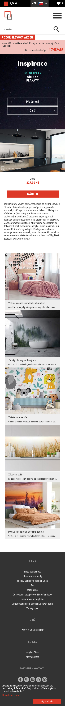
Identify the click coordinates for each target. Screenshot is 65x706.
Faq (32, 585)
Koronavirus (32, 590)
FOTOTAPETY (32, 73)
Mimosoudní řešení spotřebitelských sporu (32, 603)
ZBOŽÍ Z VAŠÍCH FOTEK (32, 630)
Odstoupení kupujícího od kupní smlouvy (32, 594)
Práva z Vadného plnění (32, 599)
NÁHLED (32, 194)
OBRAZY (32, 77)
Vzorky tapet (32, 608)
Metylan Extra (32, 657)
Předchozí (24, 101)
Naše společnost (32, 571)
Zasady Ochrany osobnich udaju (32, 580)
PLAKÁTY (32, 80)
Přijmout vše (47, 701)
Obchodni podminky (32, 576)
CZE (34, 3)
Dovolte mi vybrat (10, 695)
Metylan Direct (33, 652)
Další (42, 110)
